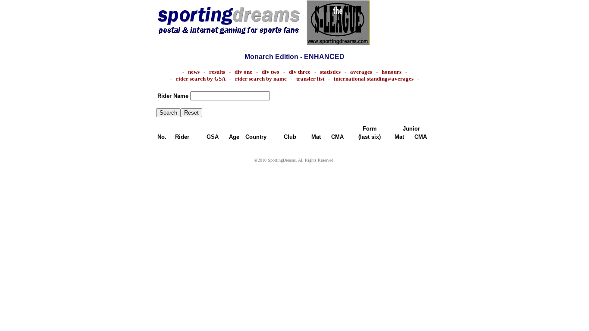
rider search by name (261, 78)
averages (361, 72)
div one (243, 72)
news (194, 72)
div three (299, 72)
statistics (332, 72)
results (217, 72)
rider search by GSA (201, 78)
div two (270, 72)
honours (391, 72)
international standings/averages (374, 78)
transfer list (310, 78)
